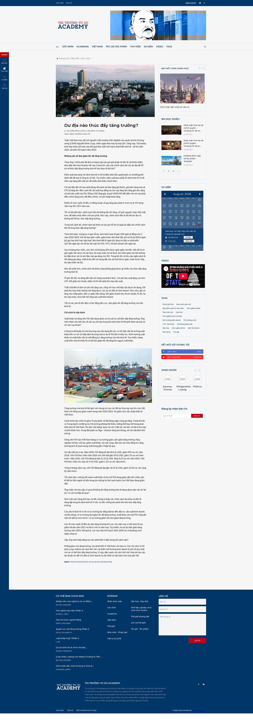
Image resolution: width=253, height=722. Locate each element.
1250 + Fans (184, 352)
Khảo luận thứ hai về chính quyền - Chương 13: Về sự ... (193, 143)
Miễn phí (189, 241)
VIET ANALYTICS (200, 710)
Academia (83, 46)
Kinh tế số (166, 332)
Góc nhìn (67, 46)
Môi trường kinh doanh (171, 320)
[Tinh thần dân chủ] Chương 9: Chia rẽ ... (75, 666)
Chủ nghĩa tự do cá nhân (172, 316)
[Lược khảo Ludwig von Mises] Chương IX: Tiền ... (79, 657)
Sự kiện (148, 46)
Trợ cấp (176, 332)
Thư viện (135, 46)
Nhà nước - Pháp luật (117, 632)
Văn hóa (165, 328)
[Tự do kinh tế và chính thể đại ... (71, 647)
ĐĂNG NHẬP (191, 3)
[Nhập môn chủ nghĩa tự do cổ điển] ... (74, 601)
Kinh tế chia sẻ (193, 328)
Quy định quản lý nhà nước (173, 308)
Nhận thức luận (114, 601)
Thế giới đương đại (140, 616)
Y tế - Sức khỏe (168, 324)
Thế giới (111, 626)
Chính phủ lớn (168, 304)
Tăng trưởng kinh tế (80, 134)
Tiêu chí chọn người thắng (68, 620)
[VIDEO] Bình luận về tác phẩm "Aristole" (192, 159)
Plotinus (197, 386)
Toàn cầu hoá (167, 312)
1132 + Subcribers (184, 357)
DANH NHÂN (169, 370)
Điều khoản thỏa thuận (86, 710)
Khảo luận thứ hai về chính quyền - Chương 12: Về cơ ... (193, 128)
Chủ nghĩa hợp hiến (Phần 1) (69, 610)
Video (159, 46)
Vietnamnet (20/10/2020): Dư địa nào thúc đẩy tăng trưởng (91, 562)
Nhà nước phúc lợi (183, 304)
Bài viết (75, 58)
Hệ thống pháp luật (184, 324)
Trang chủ (63, 58)
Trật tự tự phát (114, 638)
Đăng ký (197, 416)
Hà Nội (188, 237)
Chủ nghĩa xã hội (178, 328)
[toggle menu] (57, 47)
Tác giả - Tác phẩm (140, 629)
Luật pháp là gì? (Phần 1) (67, 638)
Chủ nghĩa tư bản (193, 308)
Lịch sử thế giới (138, 623)
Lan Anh (91, 131)
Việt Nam (97, 46)
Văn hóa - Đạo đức (139, 601)
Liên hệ (69, 3)
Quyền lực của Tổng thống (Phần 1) (72, 629)
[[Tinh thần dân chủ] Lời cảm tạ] (182, 102)
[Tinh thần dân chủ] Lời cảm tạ (174, 107)
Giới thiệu (60, 3)
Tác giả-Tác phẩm (116, 46)
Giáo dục (179, 312)
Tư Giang (100, 131)
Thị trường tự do (189, 320)
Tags (169, 46)
